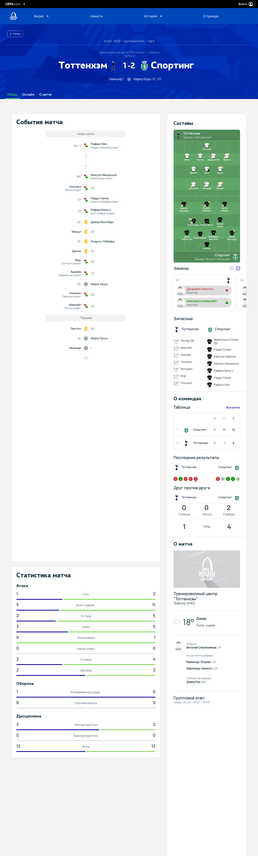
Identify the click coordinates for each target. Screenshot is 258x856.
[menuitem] (56, 16)
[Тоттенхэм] (187, 443)
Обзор (12, 94)
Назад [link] (16, 33)
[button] (41, 16)
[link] (96, 16)
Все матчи (233, 407)
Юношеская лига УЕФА (13, 16)
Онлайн (28, 94)
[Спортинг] (187, 429)
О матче (45, 94)
